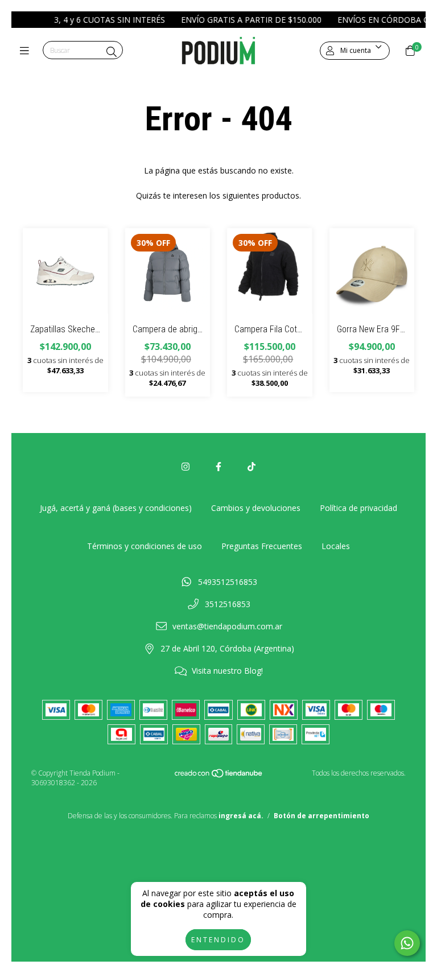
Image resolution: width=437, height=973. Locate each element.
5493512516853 (227, 581)
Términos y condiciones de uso (144, 546)
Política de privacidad (358, 507)
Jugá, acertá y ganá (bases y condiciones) (116, 507)
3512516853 (227, 604)
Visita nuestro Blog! (227, 670)
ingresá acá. (240, 816)
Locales (335, 546)
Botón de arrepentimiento (321, 816)
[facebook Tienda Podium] (218, 466)
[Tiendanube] (219, 776)
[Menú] (27, 50)
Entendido (218, 940)
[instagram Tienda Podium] (185, 466)
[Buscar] (111, 51)
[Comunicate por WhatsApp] (407, 943)
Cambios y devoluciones (255, 507)
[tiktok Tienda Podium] (251, 466)
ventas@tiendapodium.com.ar (227, 626)
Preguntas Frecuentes (261, 546)
